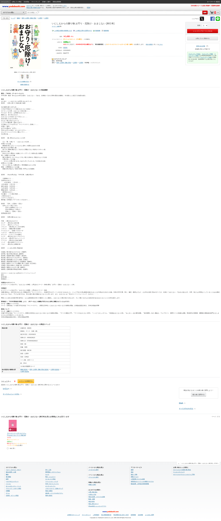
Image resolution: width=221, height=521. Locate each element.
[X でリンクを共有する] (202, 20)
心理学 (75, 62)
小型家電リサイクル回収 (138, 479)
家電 (7, 479)
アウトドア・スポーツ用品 (13, 488)
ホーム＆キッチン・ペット (13, 486)
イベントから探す (94, 477)
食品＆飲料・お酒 (11, 472)
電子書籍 (8, 476)
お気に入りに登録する (202, 38)
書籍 (53, 61)
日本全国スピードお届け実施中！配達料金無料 (205, 5)
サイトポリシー (86, 514)
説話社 (65, 47)
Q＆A (181, 403)
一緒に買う (12, 448)
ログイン (29, 5)
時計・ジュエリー (50, 476)
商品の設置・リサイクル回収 (97, 496)
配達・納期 (92, 499)
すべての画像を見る (23, 81)
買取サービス (134, 476)
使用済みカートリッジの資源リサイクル (142, 481)
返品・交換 (134, 474)
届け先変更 (149, 44)
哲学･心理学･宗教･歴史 (64, 62)
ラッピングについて (179, 472)
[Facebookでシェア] (212, 20)
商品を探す (92, 501)
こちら (64, 5)
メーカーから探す (94, 469)
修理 (132, 469)
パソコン (8, 483)
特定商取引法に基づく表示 (121, 514)
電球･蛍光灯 (48, 495)
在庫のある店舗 (200, 46)
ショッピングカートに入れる (202, 31)
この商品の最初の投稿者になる (63, 30)
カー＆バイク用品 (50, 479)
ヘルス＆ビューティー (12, 481)
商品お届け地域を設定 (33, 7)
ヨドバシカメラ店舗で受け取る (182, 469)
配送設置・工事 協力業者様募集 (140, 483)
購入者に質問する (199, 394)
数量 (199, 25)
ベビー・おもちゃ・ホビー (13, 469)
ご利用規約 (96, 514)
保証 (132, 472)
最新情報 (106, 30)
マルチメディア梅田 (207, 54)
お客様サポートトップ (73, 514)
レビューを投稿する (26, 381)
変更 (88, 7)
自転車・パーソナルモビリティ (54, 493)
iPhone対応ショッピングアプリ (97, 506)
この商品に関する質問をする (83, 30)
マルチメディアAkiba (194, 54)
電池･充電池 (48, 490)
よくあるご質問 (149, 514)
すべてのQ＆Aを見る (186, 408)
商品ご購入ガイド (94, 503)
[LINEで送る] (218, 20)
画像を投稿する (24, 84)
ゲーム (8, 493)
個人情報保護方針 (106, 514)
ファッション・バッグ (51, 481)
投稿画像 (97, 30)
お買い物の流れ (93, 492)
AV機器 (8, 490)
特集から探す (92, 484)
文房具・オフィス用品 (12, 495)
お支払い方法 (92, 494)
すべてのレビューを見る (11, 394)
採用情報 (133, 514)
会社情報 (140, 514)
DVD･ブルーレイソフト (52, 483)
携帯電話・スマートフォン (53, 472)
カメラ (47, 474)
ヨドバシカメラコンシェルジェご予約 (184, 474)
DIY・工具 (48, 469)
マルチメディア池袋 (206, 57)
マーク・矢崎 (55, 26)
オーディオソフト (50, 486)
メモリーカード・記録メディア (54, 488)
